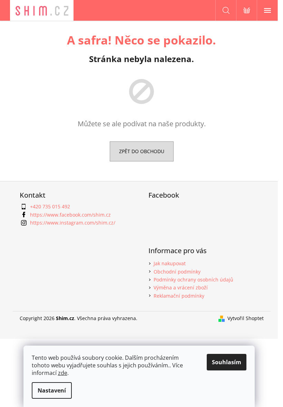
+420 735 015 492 (50, 206)
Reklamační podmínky (179, 295)
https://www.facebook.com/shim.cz (70, 214)
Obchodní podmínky (177, 271)
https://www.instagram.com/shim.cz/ (72, 222)
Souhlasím (226, 362)
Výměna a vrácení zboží (181, 287)
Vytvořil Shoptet (245, 318)
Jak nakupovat (170, 263)
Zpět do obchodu (141, 151)
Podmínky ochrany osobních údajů (193, 279)
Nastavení (52, 390)
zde (62, 373)
